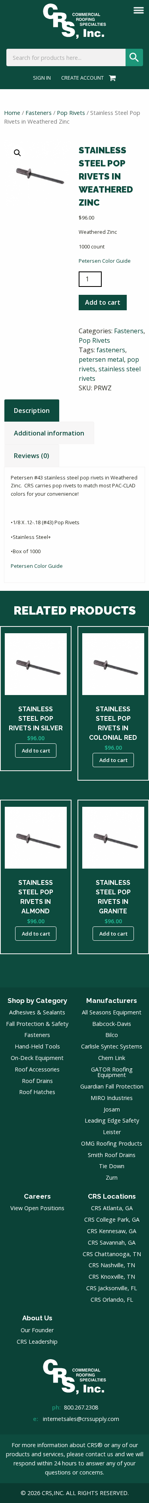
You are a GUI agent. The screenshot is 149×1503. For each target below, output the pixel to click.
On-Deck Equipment (37, 1058)
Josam (112, 1109)
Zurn (112, 1177)
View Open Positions (37, 1208)
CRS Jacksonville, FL (111, 1288)
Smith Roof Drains (111, 1155)
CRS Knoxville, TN (112, 1276)
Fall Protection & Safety (37, 1023)
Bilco (111, 1035)
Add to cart (102, 302)
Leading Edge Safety (112, 1120)
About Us (37, 1318)
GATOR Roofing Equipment (112, 1072)
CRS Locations (112, 1196)
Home (12, 112)
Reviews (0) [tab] (31, 455)
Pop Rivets (71, 112)
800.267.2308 (81, 1407)
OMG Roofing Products (111, 1143)
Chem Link (111, 1058)
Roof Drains (37, 1081)
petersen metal (101, 359)
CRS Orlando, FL (112, 1299)
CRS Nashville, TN (112, 1265)
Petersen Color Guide (105, 260)
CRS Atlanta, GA (112, 1208)
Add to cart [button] (36, 750)
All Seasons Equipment (111, 1012)
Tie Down (111, 1166)
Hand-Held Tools (37, 1046)
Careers (37, 1196)
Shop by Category (37, 1001)
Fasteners (38, 112)
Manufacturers (111, 1001)
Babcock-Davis (111, 1023)
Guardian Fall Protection (111, 1086)
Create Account (82, 77)
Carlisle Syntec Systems (111, 1046)
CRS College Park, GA (111, 1219)
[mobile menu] (139, 10)
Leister (112, 1132)
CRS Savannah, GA (111, 1242)
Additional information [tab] (49, 433)
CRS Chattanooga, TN (112, 1254)
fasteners (111, 350)
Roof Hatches (37, 1092)
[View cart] (111, 77)
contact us (99, 1454)
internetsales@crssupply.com (81, 1419)
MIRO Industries (112, 1098)
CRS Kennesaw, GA (111, 1231)
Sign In (42, 77)
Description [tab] (32, 410)
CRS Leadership (37, 1341)
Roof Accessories (37, 1069)
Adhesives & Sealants (37, 1012)
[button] (17, 153)
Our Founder (37, 1330)
